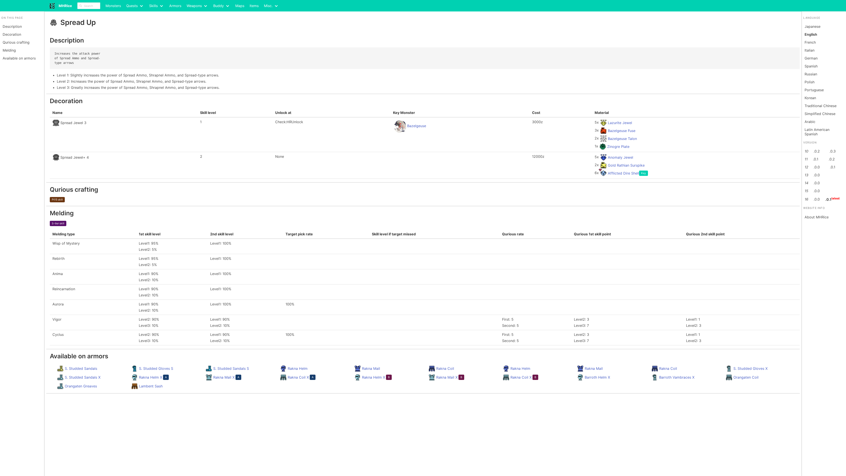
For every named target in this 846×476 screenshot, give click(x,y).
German (811, 58)
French (810, 42)
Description (12, 26)
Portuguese (814, 90)
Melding (9, 50)
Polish (809, 82)
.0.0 (817, 167)
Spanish (811, 66)
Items (254, 6)
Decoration (12, 34)
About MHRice (817, 217)
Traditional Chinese (821, 106)
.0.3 (832, 151)
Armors (175, 6)
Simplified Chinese (820, 114)
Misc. (268, 6)
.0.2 (817, 151)
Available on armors (19, 58)
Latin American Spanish (817, 131)
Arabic (810, 121)
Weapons (194, 6)
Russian (811, 74)
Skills (153, 6)
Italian (809, 50)
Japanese (812, 26)
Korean (810, 98)
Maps (239, 6)
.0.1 (815, 159)
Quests (132, 6)
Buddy (218, 6)
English (811, 34)
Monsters (113, 6)
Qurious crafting (16, 42)
